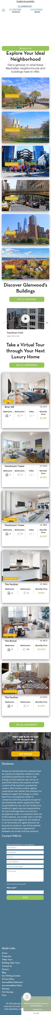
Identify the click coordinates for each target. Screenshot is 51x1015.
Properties (6, 956)
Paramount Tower (14, 466)
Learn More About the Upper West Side (25, 127)
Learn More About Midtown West (25, 161)
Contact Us (7, 966)
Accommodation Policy (12, 985)
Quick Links (8, 948)
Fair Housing (7, 992)
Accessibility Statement (12, 982)
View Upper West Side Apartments (25, 130)
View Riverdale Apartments (25, 266)
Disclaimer (8, 764)
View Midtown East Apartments (25, 198)
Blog (4, 973)
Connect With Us (11, 836)
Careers (5, 969)
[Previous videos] (4, 322)
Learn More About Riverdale (25, 263)
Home (4, 953)
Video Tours (7, 960)
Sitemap (5, 989)
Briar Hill (9, 406)
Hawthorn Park (15, 332)
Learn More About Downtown (25, 229)
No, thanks (36, 1013)
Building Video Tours (11, 963)
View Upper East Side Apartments (25, 95)
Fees (4, 995)
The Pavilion (11, 584)
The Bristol (11, 640)
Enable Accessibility (25, 1)
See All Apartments (26, 365)
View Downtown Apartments (25, 232)
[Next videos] (46, 322)
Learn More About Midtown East (25, 195)
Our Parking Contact (11, 976)
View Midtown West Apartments (25, 164)
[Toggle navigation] (2, 10)
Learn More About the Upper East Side (25, 93)
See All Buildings (27, 299)
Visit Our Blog (25, 754)
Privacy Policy (8, 979)
